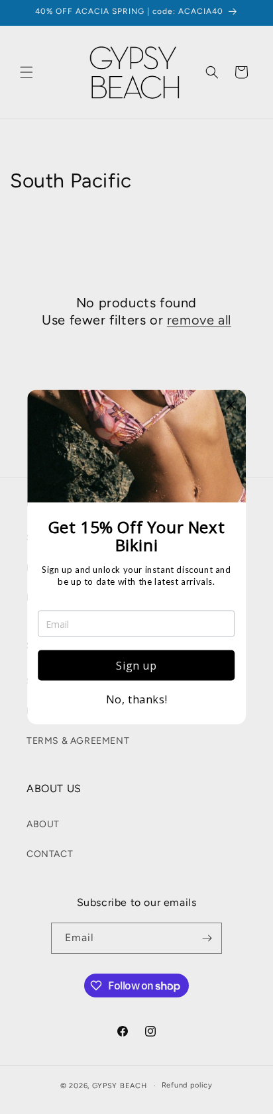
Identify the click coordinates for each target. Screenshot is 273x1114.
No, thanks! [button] (137, 699)
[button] (230, 405)
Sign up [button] (136, 665)
